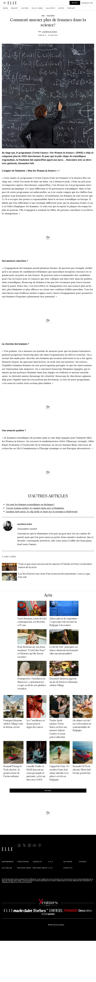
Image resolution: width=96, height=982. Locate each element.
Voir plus (48, 790)
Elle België (7, 868)
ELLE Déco (50, 8)
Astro (61, 8)
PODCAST (71, 8)
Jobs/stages (23, 861)
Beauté (14, 8)
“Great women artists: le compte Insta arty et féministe (35, 507)
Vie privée (67, 861)
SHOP (75, 2)
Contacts (37, 861)
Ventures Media (40, 868)
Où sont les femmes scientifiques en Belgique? (30, 504)
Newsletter (87, 3)
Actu (48, 595)
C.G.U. (50, 861)
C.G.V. (50, 868)
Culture (24, 8)
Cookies (82, 861)
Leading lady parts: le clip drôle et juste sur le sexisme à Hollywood (41, 511)
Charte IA (67, 868)
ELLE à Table (37, 8)
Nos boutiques (24, 868)
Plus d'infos (36, 882)
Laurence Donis (49, 32)
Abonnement (8, 861)
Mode (5, 8)
